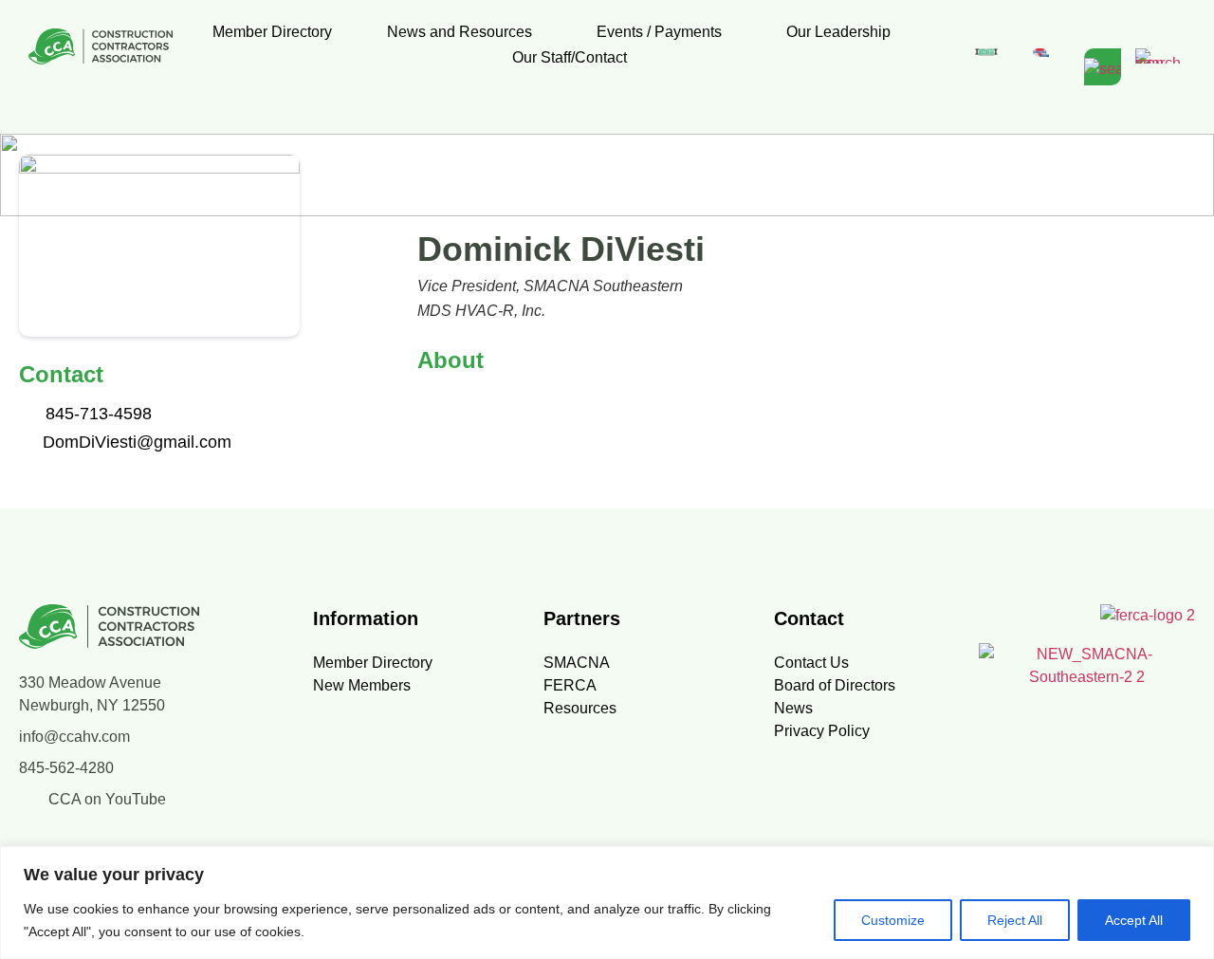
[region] (607, 902)
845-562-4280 (66, 768)
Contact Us (811, 663)
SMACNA (576, 663)
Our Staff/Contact (569, 57)
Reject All (1014, 920)
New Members (362, 685)
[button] (464, 32)
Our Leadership (838, 32)
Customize (893, 920)
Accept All (1134, 920)
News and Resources (459, 32)
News (793, 708)
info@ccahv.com (74, 736)
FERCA (570, 685)
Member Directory (272, 32)
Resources (579, 708)
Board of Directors (834, 685)
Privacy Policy (822, 731)
